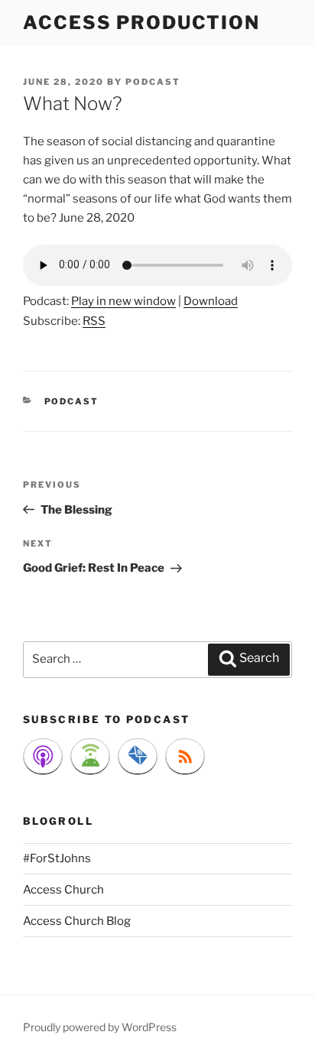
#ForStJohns (57, 858)
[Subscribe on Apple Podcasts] (43, 756)
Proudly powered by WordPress (100, 1026)
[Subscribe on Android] (90, 756)
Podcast (71, 401)
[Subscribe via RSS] (185, 756)
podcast (152, 81)
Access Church (63, 890)
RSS (94, 321)
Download (210, 301)
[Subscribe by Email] (138, 756)
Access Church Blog (77, 921)
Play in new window (123, 301)
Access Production (141, 22)
